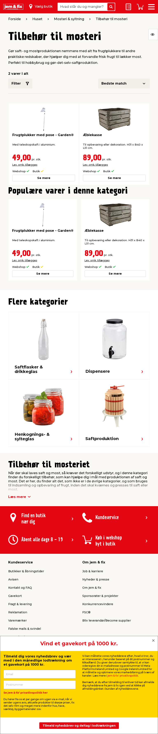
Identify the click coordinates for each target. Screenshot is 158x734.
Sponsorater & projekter (100, 596)
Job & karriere (92, 571)
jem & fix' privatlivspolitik (123, 675)
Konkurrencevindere (97, 604)
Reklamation (17, 612)
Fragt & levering (20, 604)
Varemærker (17, 620)
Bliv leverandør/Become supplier (106, 620)
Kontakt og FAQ (20, 587)
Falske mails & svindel (24, 629)
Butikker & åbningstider (26, 571)
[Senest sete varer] (153, 34)
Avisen (13, 579)
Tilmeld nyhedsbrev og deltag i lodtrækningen (79, 725)
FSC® (86, 612)
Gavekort (15, 596)
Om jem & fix (91, 587)
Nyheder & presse (95, 579)
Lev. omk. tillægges (24, 164)
